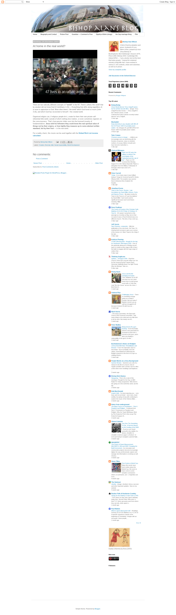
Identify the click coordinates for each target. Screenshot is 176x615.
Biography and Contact (49, 34)
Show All (138, 523)
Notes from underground (120, 404)
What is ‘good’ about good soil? (121, 510)
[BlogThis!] (64, 142)
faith (52, 145)
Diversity (47, 145)
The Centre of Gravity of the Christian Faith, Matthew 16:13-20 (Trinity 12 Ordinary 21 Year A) (125, 211)
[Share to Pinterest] (71, 142)
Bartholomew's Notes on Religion (123, 344)
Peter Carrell (116, 173)
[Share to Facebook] (69, 142)
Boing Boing (115, 105)
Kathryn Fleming (117, 239)
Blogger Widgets (121, 95)
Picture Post (64, 34)
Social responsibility (60, 145)
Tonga (113, 175)
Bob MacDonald (117, 391)
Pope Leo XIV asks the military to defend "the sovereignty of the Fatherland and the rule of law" (130, 156)
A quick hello (115, 393)
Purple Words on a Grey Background (124, 361)
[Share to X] (66, 142)
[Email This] (61, 142)
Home (35, 34)
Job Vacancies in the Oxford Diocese (122, 76)
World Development (73, 145)
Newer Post (37, 163)
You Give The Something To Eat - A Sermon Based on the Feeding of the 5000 (130, 425)
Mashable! (115, 122)
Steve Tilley (115, 461)
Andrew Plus (116, 293)
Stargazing (114, 378)
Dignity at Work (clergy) (104, 34)
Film (136, 34)
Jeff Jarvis (115, 224)
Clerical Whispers (117, 150)
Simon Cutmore (117, 421)
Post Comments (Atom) (50, 167)
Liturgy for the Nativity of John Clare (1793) (124, 495)
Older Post (99, 163)
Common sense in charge (119, 137)
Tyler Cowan (115, 135)
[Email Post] (57, 142)
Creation (41, 145)
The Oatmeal (116, 482)
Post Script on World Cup (130, 463)
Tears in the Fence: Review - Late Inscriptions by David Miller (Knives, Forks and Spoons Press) (124, 192)
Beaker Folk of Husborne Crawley (123, 494)
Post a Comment (42, 159)
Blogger (97, 609)
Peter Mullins (116, 325)
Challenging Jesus (128, 294)
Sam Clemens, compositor (119, 226)
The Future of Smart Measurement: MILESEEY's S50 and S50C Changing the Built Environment (124, 446)
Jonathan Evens (117, 188)
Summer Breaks (116, 363)
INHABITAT (115, 442)
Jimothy (114, 484)
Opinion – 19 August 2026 (119, 258)
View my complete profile (117, 70)
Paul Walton (115, 509)
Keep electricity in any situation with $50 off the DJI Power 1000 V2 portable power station (124, 126)
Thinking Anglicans (118, 257)
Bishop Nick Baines (118, 376)
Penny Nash (115, 272)
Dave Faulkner (116, 207)
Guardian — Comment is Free (82, 34)
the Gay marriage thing (124, 34)
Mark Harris (115, 312)
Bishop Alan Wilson (130, 42)
